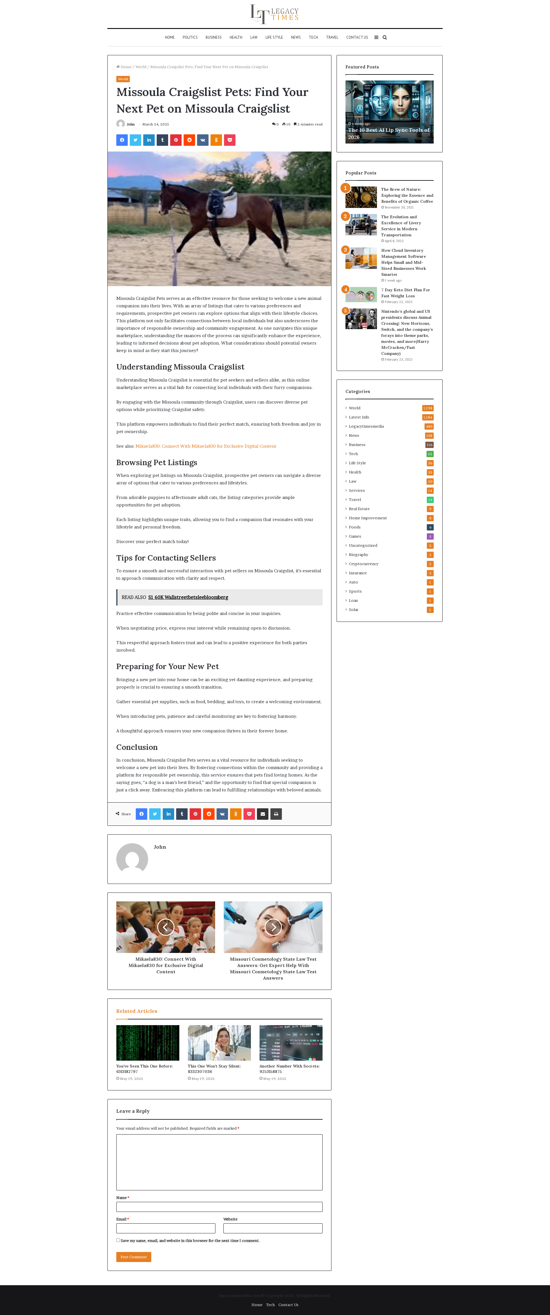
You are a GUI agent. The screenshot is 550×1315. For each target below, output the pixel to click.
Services (357, 490)
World (140, 66)
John (131, 124)
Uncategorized (363, 545)
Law (254, 37)
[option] (389, 112)
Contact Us (357, 37)
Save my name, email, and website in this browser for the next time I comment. (190, 1240)
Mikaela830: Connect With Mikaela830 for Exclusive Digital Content (205, 446)
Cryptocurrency (363, 563)
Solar (353, 609)
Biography (358, 554)
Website (230, 1219)
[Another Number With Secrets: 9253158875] (291, 1043)
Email (122, 1219)
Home (170, 37)
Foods (355, 527)
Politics (190, 37)
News (296, 37)
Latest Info (359, 417)
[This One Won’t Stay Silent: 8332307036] (219, 1043)
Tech (313, 37)
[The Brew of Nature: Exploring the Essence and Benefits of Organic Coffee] (361, 197)
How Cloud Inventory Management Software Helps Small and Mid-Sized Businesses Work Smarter (403, 262)
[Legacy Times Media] (275, 14)
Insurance (358, 573)
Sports (355, 591)
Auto (353, 582)
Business (214, 37)
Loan (353, 600)
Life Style (274, 37)
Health (236, 37)
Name (122, 1197)
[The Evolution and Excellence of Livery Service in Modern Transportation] (361, 224)
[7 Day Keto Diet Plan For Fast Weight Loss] (361, 294)
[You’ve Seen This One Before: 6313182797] (147, 1043)
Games (355, 536)
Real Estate (359, 508)
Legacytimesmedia (366, 426)
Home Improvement (368, 518)
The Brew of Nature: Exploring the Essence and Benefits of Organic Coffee (407, 195)
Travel (332, 37)
